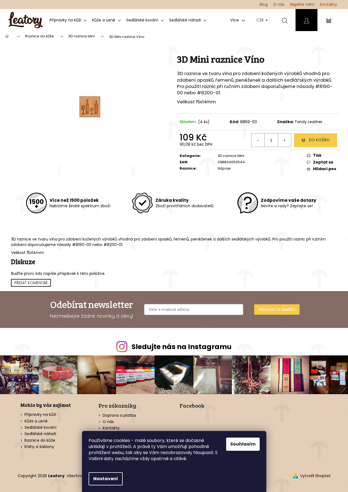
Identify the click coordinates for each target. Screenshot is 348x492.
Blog (264, 4)
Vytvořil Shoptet (315, 476)
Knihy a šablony (39, 446)
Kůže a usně (36, 421)
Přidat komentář (31, 283)
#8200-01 (208, 92)
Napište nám (302, 4)
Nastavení (105, 479)
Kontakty (328, 4)
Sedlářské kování (40, 427)
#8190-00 (81, 244)
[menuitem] (68, 20)
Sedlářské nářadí (40, 433)
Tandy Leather (308, 122)
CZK (260, 20)
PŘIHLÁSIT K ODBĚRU (277, 309)
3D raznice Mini (231, 155)
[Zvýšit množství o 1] (284, 140)
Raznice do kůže (39, 440)
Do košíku (319, 140)
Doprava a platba (119, 415)
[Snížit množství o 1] (258, 140)
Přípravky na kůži (40, 414)
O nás (278, 4)
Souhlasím (243, 444)
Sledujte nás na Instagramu (181, 347)
